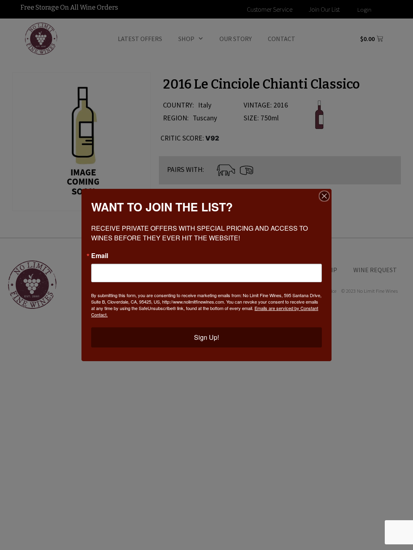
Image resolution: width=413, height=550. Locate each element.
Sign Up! (206, 337)
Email (99, 255)
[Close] (324, 196)
